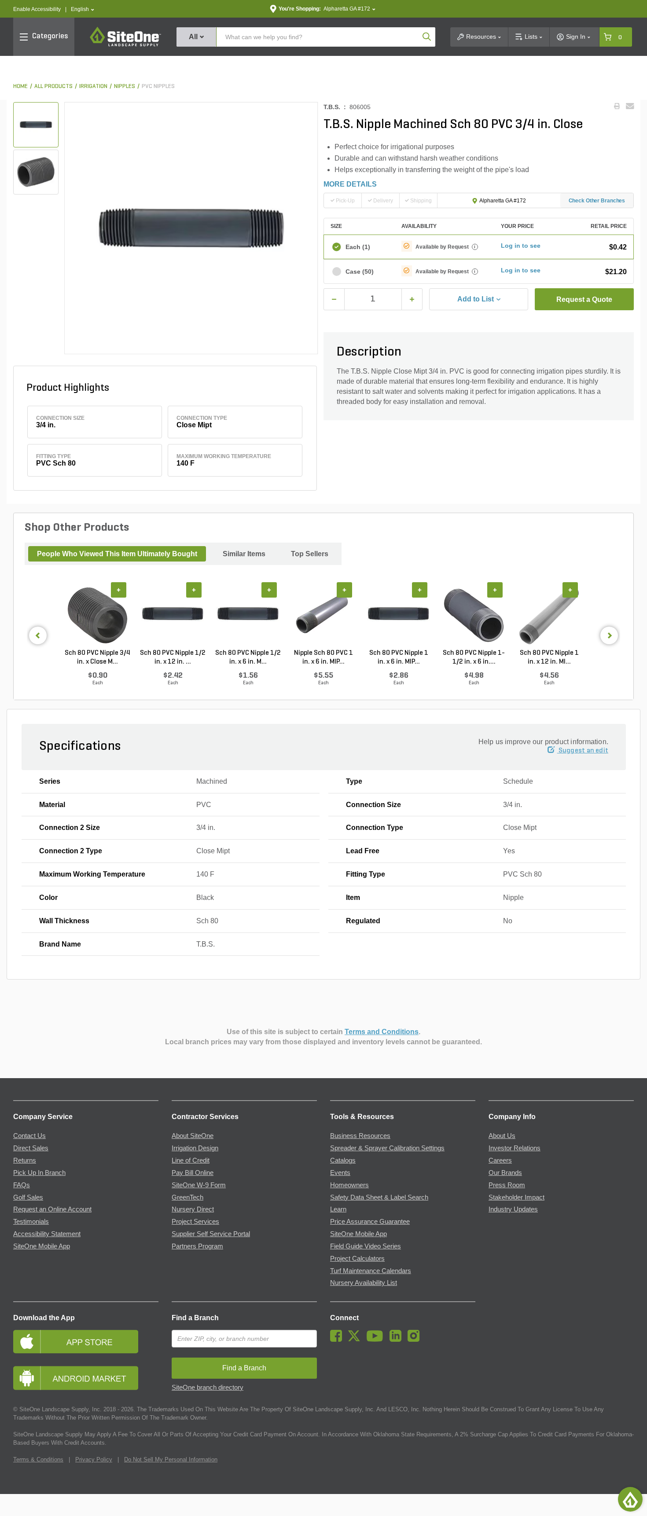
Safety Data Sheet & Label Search (379, 1197)
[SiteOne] (125, 45)
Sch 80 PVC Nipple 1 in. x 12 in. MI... (549, 657)
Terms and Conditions (382, 1031)
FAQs (21, 1185)
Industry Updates (513, 1209)
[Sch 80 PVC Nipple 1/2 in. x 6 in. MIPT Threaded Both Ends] (248, 615)
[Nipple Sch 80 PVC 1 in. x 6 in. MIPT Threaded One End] (323, 615)
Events (340, 1172)
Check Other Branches (597, 201)
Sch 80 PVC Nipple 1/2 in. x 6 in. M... (248, 657)
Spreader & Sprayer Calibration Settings (387, 1148)
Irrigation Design (195, 1148)
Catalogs (343, 1160)
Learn (338, 1209)
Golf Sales (28, 1197)
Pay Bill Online (192, 1172)
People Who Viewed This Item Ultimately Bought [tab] (117, 554)
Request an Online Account (52, 1209)
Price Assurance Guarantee (370, 1221)
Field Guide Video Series (365, 1246)
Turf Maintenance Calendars (370, 1270)
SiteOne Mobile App (41, 1246)
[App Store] (85, 1341)
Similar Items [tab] (244, 554)
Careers (500, 1160)
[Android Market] (85, 1378)
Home (20, 86)
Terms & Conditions (38, 1459)
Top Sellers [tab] (309, 554)
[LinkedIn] (398, 1339)
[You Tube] (377, 1339)
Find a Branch (195, 1317)
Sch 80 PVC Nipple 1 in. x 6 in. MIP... (398, 657)
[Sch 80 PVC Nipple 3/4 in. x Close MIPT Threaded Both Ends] (97, 615)
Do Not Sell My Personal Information (170, 1459)
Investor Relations (514, 1148)
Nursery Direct (193, 1209)
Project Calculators (357, 1258)
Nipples (124, 86)
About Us (502, 1135)
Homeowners (349, 1185)
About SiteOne (192, 1135)
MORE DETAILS (350, 184)
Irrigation (93, 86)
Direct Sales (30, 1148)
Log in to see (520, 245)
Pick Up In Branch (39, 1172)
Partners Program (197, 1246)
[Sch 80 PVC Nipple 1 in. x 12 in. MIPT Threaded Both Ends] (549, 615)
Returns (24, 1160)
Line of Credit (191, 1160)
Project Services (195, 1221)
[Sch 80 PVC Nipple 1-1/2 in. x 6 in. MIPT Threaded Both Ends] (474, 615)
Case (360, 271)
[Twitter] (356, 1339)
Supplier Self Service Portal (211, 1233)
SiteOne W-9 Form (199, 1185)
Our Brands (505, 1172)
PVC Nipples (158, 86)
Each (358, 246)
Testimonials (31, 1221)
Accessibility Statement (47, 1233)
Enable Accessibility (37, 9)
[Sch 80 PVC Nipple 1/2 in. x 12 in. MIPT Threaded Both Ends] (173, 615)
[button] (82, 9)
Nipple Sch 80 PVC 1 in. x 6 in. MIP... (323, 657)
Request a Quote (584, 299)
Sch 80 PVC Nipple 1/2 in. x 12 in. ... (173, 657)
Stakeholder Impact (516, 1197)
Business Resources (360, 1135)
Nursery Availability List (363, 1282)
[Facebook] (338, 1339)
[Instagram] (416, 1339)
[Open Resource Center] (630, 1499)
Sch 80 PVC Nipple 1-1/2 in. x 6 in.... (474, 657)
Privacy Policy (93, 1459)
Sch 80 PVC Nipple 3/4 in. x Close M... (97, 657)
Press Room (507, 1185)
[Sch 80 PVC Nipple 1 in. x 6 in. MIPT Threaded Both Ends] (398, 615)
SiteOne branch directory (207, 1387)
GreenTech (187, 1197)
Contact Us (29, 1135)
